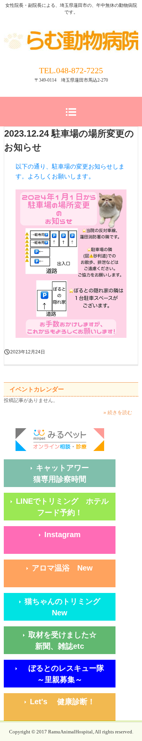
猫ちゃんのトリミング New (70, 607)
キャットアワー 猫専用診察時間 (74, 473)
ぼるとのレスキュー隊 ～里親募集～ (66, 674)
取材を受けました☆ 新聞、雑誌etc (71, 640)
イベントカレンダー (36, 389)
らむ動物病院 (71, 33)
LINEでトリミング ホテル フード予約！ (65, 507)
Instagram (62, 534)
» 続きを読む (117, 412)
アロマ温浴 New (62, 568)
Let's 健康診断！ (72, 701)
